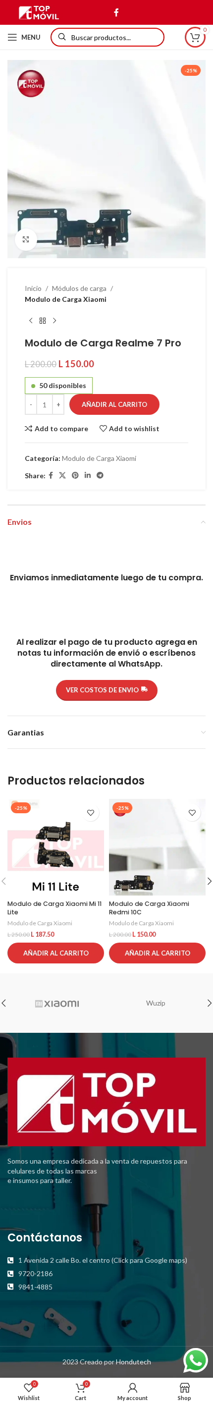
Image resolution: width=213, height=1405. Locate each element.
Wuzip (155, 1003)
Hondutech (133, 1361)
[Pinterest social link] (75, 475)
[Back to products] (43, 321)
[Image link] (106, 1101)
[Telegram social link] (100, 475)
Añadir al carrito (114, 404)
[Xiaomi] (56, 1003)
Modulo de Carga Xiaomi (65, 299)
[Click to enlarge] (26, 239)
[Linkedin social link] (88, 475)
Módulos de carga (79, 288)
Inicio (33, 288)
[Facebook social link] (116, 12)
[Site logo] (39, 11)
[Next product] (54, 321)
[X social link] (62, 475)
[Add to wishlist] (90, 812)
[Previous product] (31, 321)
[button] (55, 953)
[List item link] (106, 1260)
